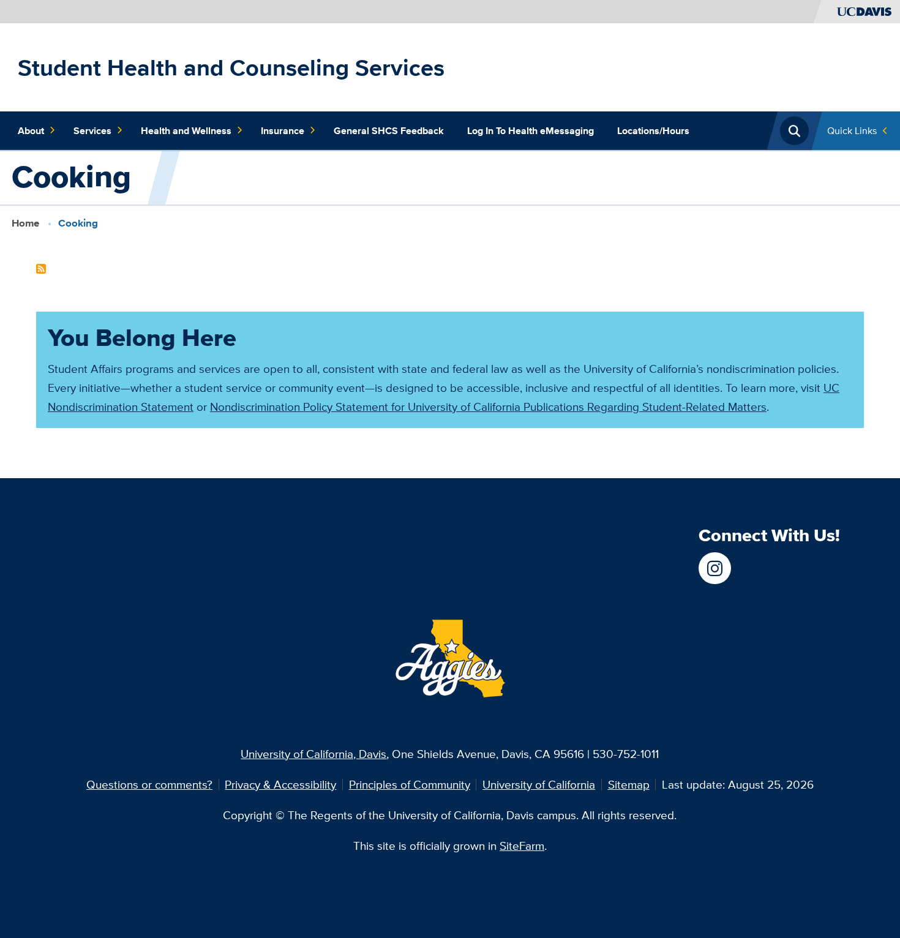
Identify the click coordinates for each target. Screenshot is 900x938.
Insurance (282, 130)
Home (25, 223)
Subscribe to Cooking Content (41, 269)
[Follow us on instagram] (715, 568)
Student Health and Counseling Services (231, 67)
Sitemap (629, 784)
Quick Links (852, 130)
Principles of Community (409, 784)
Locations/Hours (653, 130)
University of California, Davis (313, 753)
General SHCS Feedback (389, 130)
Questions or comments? (149, 784)
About (31, 130)
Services (92, 130)
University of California (538, 784)
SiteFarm (522, 845)
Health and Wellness (186, 130)
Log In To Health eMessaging (530, 130)
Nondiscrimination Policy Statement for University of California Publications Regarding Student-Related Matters (488, 406)
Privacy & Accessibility (280, 784)
